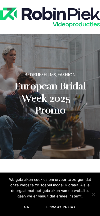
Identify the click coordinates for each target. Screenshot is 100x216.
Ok (26, 207)
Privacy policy (61, 207)
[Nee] (93, 194)
